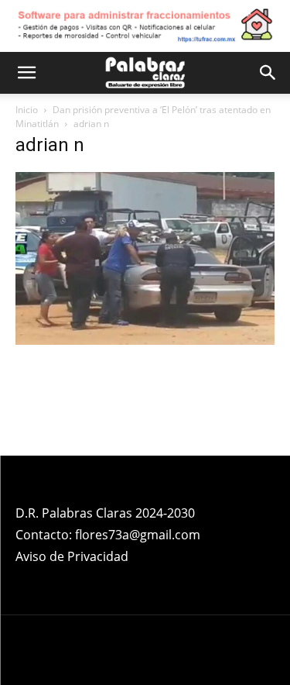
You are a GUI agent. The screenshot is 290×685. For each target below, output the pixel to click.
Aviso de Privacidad (71, 556)
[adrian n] (145, 340)
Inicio (26, 109)
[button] (26, 73)
